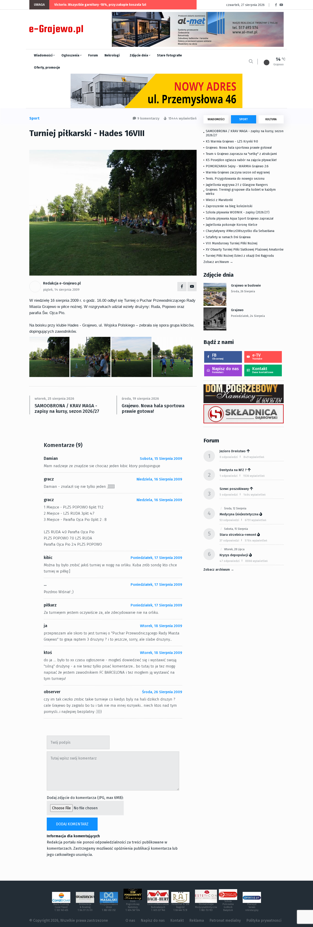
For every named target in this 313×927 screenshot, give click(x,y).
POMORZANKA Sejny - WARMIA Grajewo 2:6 (237, 166)
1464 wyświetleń (254, 494)
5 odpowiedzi (229, 494)
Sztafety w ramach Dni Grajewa (228, 237)
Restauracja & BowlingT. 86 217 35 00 (85, 907)
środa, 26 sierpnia (243, 291)
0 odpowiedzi (229, 457)
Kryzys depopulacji (234, 555)
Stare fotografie (169, 55)
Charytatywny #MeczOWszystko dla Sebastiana (240, 231)
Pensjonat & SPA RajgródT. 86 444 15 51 (180, 907)
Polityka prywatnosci (263, 920)
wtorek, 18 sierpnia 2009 (161, 626)
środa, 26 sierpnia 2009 (162, 692)
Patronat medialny (225, 920)
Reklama (196, 920)
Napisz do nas (225, 370)
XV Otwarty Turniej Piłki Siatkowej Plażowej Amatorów (244, 249)
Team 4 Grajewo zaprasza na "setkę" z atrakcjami (241, 154)
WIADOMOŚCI (216, 119)
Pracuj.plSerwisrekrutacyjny (251, 907)
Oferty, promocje (47, 68)
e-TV (257, 356)
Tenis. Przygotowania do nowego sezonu (235, 179)
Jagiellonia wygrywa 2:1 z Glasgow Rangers (237, 185)
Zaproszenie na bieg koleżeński (229, 206)
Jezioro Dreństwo (233, 451)
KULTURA (271, 119)
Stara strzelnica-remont (238, 535)
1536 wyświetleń (254, 475)
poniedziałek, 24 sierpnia (248, 316)
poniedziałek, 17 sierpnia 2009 (156, 558)
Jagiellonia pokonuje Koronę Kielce (231, 225)
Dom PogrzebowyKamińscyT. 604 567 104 (133, 906)
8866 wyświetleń (256, 561)
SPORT (243, 119)
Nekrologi (112, 55)
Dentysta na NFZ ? (233, 470)
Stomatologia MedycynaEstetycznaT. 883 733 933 (206, 907)
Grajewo (237, 310)
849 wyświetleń (253, 457)
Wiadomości (43, 55)
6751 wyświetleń (255, 520)
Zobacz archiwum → (218, 262)
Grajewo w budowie (246, 286)
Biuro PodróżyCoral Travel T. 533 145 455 (61, 907)
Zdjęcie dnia (139, 55)
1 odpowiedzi (229, 475)
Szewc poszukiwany (234, 489)
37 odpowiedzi (229, 540)
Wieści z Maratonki (219, 200)
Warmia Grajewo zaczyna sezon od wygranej (238, 172)
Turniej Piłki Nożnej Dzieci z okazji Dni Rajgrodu (240, 256)
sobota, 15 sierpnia (236, 529)
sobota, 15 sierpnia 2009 (161, 458)
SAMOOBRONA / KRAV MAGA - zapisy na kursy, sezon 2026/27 (67, 408)
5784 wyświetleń (256, 540)
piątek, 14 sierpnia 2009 (61, 290)
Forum (93, 55)
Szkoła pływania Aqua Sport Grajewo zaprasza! (239, 219)
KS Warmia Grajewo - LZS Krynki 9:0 (232, 141)
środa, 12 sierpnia (235, 508)
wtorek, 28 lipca (234, 549)
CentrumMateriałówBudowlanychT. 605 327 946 (158, 907)
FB (217, 356)
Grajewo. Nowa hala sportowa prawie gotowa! (153, 408)
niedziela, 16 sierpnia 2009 (159, 479)
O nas (130, 920)
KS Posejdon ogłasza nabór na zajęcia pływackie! (242, 160)
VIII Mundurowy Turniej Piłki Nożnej (231, 243)
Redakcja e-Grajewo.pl (62, 283)
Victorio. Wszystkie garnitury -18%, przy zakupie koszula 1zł (100, 5)
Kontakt (262, 370)
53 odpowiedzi (229, 520)
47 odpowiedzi (230, 561)
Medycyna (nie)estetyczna (239, 514)
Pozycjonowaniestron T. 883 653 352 (109, 907)
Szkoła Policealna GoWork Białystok (228, 906)
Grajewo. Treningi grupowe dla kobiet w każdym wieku (241, 192)
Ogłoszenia (70, 55)
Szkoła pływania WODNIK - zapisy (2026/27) (237, 212)
